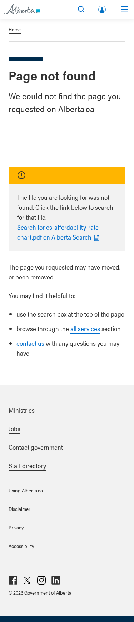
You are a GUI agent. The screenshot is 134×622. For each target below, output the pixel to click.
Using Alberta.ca (26, 490)
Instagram (41, 580)
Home (15, 29)
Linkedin (55, 580)
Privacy (16, 527)
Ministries (22, 410)
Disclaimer (19, 508)
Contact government (36, 447)
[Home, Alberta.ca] (22, 9)
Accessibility (21, 545)
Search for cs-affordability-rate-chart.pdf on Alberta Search (59, 232)
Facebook (13, 580)
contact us (30, 343)
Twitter (27, 580)
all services (85, 328)
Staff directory (27, 465)
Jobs (14, 428)
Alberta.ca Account (102, 8)
